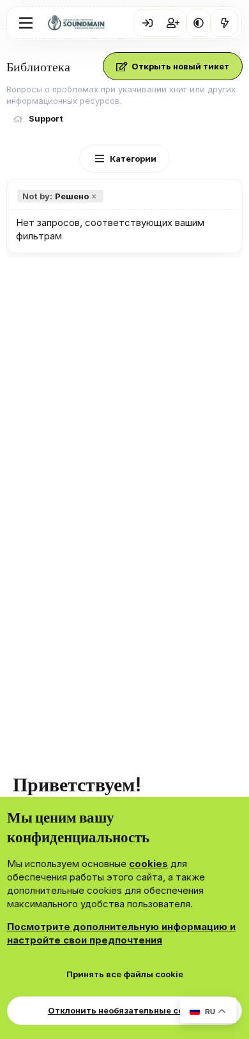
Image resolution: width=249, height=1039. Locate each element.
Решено (55, 196)
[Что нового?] (224, 23)
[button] (198, 23)
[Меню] (26, 23)
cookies (148, 864)
